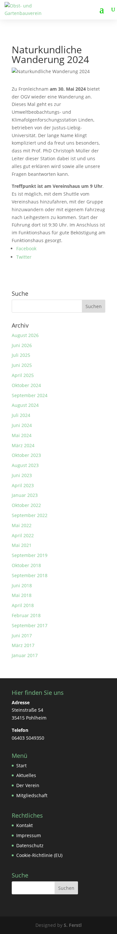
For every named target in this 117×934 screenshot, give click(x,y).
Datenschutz (30, 845)
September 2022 (29, 515)
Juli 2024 (21, 415)
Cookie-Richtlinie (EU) (39, 855)
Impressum (28, 835)
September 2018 (29, 575)
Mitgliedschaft (31, 795)
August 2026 (25, 335)
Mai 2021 (22, 545)
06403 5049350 (28, 738)
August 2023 (25, 465)
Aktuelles (26, 775)
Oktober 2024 (26, 385)
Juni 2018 (22, 585)
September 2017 (29, 625)
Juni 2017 (22, 635)
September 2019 (29, 555)
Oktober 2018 (26, 565)
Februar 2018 (26, 615)
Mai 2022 (22, 525)
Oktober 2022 (26, 505)
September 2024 (29, 395)
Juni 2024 (22, 425)
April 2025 (23, 375)
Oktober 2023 (26, 455)
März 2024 (23, 445)
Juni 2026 (22, 345)
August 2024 (25, 405)
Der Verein (27, 785)
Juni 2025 (22, 365)
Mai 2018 (22, 595)
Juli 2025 (21, 355)
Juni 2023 (22, 475)
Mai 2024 (22, 435)
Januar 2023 (25, 495)
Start (21, 765)
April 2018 (23, 605)
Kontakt (24, 825)
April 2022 (23, 535)
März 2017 (23, 645)
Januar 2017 (25, 655)
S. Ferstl (73, 925)
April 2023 (23, 485)
